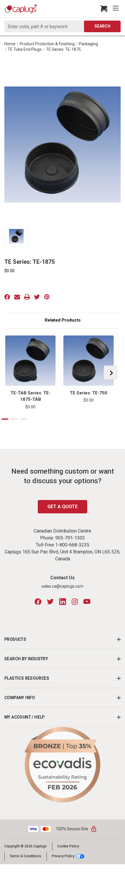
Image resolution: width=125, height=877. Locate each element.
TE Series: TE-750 (88, 393)
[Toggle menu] (116, 8)
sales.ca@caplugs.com (62, 586)
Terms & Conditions (25, 856)
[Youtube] (86, 601)
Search (102, 26)
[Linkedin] (62, 601)
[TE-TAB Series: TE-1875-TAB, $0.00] (30, 360)
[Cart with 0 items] (102, 8)
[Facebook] (7, 297)
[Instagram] (74, 601)
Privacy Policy (63, 856)
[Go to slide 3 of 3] (23, 419)
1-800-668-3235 (72, 545)
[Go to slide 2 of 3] (14, 419)
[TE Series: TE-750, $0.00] (88, 360)
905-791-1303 (70, 538)
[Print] (27, 297)
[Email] (17, 297)
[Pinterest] (47, 297)
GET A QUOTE (62, 506)
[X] (37, 297)
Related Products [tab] (63, 320)
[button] (63, 764)
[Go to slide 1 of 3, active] (4, 419)
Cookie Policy (68, 846)
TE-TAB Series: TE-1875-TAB (30, 396)
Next (111, 373)
